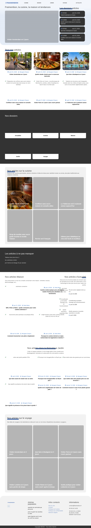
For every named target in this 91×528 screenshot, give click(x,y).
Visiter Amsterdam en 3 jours (68, 15)
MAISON (39, 2)
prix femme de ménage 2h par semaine (15, 263)
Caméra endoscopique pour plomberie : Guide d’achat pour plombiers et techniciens (52, 291)
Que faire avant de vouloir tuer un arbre (21, 378)
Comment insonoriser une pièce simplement (20, 336)
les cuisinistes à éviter (11, 260)
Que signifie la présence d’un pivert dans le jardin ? (21, 405)
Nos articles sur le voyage (19, 418)
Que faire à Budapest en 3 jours (69, 30)
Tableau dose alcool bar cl (12, 257)
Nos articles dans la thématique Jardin (45, 348)
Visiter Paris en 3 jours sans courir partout (47, 102)
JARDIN (52, 2)
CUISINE (26, 2)
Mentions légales (53, 512)
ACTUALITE (79, 2)
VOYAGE (65, 2)
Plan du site (51, 505)
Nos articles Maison (14, 277)
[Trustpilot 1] (8, 506)
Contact (50, 507)
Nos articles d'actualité (75, 277)
